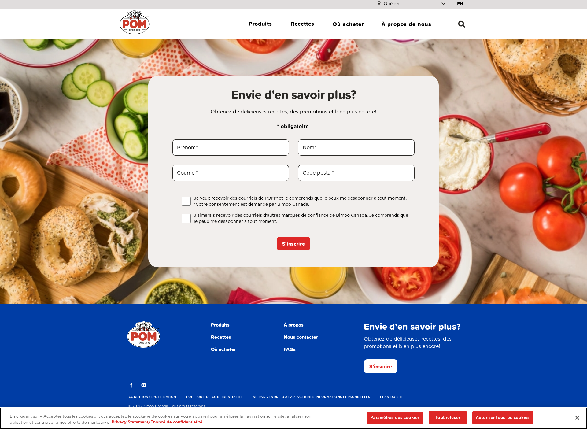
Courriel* (187, 173)
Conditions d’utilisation (152, 396)
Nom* (309, 147)
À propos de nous (406, 24)
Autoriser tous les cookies (503, 417)
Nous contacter (301, 337)
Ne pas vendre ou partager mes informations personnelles (311, 396)
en (460, 3)
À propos (294, 324)
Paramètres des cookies (395, 417)
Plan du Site (392, 396)
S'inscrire (293, 243)
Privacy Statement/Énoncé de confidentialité (157, 422)
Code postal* (318, 173)
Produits (260, 24)
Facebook (131, 385)
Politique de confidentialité (214, 396)
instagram (144, 385)
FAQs (290, 349)
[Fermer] (577, 417)
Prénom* (187, 147)
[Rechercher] (462, 24)
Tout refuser (447, 417)
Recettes (302, 24)
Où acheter (348, 24)
